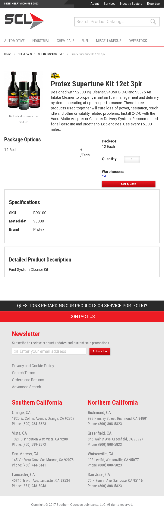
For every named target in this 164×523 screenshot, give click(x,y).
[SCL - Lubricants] (24, 21)
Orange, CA (21, 412)
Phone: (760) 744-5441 (29, 465)
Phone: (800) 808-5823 (105, 424)
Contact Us (82, 316)
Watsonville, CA (100, 453)
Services (109, 3)
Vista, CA (19, 433)
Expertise (153, 3)
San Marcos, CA (25, 453)
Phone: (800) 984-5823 (29, 424)
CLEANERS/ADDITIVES (51, 54)
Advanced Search (26, 387)
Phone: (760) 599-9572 (29, 444)
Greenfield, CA (99, 433)
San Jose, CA (99, 474)
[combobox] (117, 21)
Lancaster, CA (23, 474)
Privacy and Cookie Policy (33, 366)
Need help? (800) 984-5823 (21, 3)
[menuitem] (15, 41)
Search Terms (23, 373)
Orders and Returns (28, 380)
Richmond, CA (99, 412)
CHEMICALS (25, 54)
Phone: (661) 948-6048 (29, 486)
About (95, 3)
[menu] (76, 40)
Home (7, 54)
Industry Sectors (131, 3)
